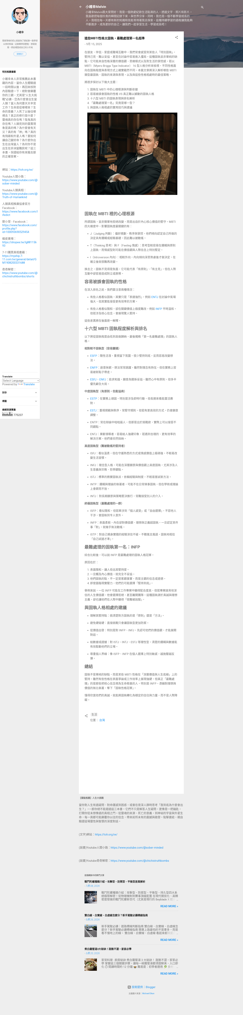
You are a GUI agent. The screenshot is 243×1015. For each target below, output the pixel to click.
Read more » (169, 906)
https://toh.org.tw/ (106, 834)
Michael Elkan (148, 993)
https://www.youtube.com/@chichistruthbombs (140, 860)
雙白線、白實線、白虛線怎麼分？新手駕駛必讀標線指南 (116, 915)
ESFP (93, 355)
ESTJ (93, 410)
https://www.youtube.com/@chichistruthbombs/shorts (20, 274)
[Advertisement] (195, 73)
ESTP (93, 398)
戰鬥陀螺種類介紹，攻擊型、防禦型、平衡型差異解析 (115, 881)
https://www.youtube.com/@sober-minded (137, 847)
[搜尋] (202, 7)
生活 (94, 714)
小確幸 (20, 32)
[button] (176, 38)
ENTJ (154, 297)
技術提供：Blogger (143, 987)
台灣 (102, 720)
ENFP (93, 367)
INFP (159, 309)
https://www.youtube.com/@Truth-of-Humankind (20, 195)
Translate (29, 384)
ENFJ (102, 379)
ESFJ (93, 379)
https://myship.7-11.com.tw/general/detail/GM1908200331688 (19, 259)
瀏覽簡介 (20, 54)
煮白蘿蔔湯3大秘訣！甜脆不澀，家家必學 (108, 949)
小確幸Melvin (96, 7)
